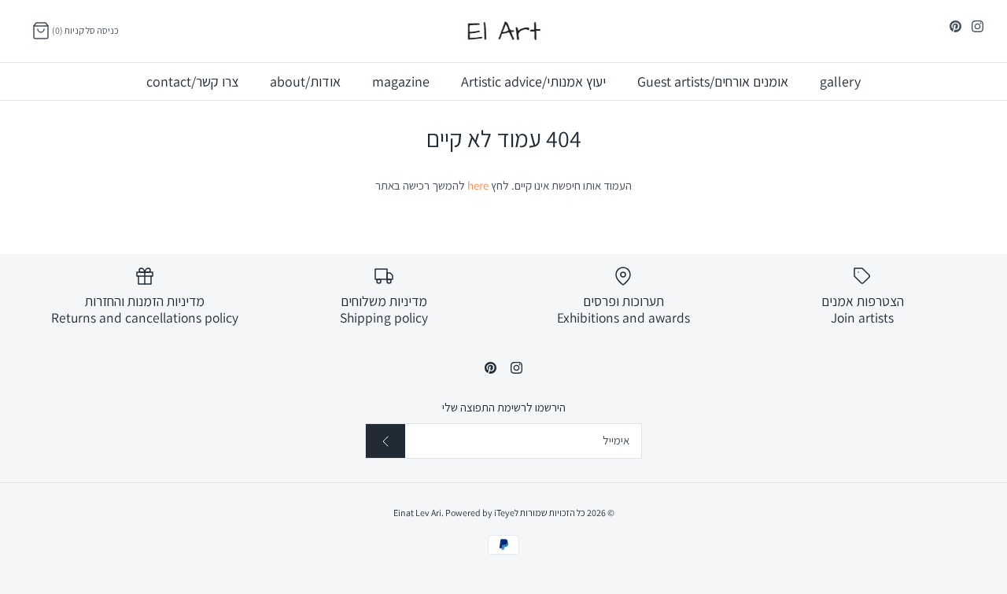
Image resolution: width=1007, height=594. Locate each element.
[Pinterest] (955, 26)
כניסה (108, 30)
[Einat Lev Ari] (503, 31)
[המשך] (385, 441)
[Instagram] (977, 26)
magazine (401, 81)
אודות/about (305, 81)
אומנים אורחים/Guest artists (712, 81)
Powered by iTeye (480, 512)
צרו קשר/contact (192, 81)
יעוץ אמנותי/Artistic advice (533, 81)
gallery (840, 81)
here (478, 185)
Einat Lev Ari (417, 512)
